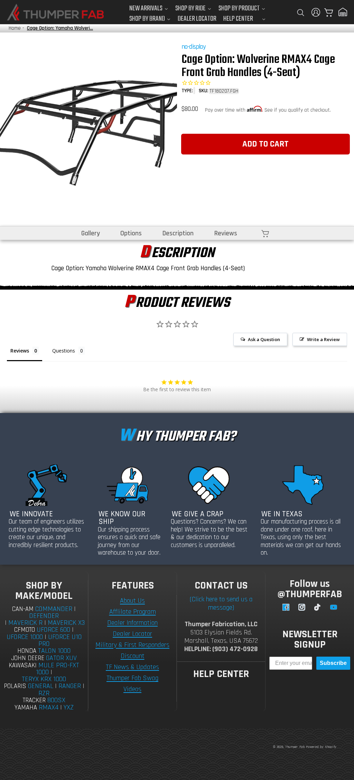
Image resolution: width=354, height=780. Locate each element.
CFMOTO (24, 630)
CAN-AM (23, 609)
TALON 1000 (54, 650)
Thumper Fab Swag (132, 678)
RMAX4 (48, 707)
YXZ (69, 707)
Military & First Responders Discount (132, 650)
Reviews (225, 233)
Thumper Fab (295, 747)
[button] (300, 12)
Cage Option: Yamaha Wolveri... (60, 28)
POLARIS (15, 686)
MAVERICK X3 (66, 622)
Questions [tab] (63, 350)
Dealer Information (132, 622)
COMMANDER (53, 608)
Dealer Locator (132, 633)
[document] (88, 129)
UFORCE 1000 (25, 636)
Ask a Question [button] (264, 339)
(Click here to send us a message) (221, 603)
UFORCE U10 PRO (60, 640)
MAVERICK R (25, 622)
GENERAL (40, 686)
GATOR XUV (61, 658)
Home (15, 28)
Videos (132, 689)
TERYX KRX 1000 (44, 679)
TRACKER (34, 700)
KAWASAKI (23, 665)
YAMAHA (26, 708)
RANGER (69, 686)
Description (178, 233)
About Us (132, 600)
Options (131, 233)
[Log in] (315, 12)
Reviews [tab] (19, 350)
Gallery (90, 233)
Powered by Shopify (321, 747)
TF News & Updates (132, 666)
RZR (43, 693)
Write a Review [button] (323, 339)
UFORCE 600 (53, 629)
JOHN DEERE (27, 658)
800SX (56, 700)
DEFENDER (44, 615)
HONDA (26, 651)
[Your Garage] (343, 12)
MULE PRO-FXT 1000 (58, 669)
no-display (193, 47)
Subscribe (333, 663)
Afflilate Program (132, 611)
